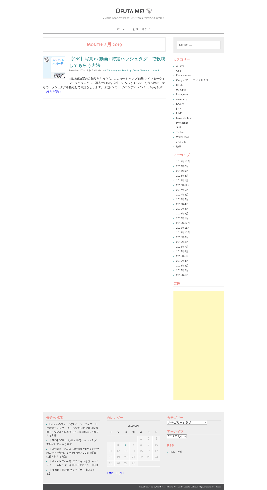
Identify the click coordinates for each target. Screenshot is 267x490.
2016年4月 (182, 204)
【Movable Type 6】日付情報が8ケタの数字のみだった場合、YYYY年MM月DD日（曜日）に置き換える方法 (72, 452)
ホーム (121, 29)
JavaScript (127, 70)
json (178, 108)
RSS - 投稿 (176, 451)
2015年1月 (182, 275)
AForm (180, 65)
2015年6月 (182, 251)
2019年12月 (183, 161)
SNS (178, 127)
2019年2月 (182, 166)
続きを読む (53, 91)
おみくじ (181, 141)
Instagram (116, 70)
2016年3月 (182, 208)
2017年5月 (182, 189)
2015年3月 (182, 265)
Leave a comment (150, 70)
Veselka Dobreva (191, 487)
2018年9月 (182, 170)
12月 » (120, 473)
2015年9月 (182, 237)
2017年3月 (182, 194)
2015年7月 (182, 246)
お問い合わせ (141, 29)
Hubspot (181, 89)
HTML (179, 84)
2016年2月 (182, 213)
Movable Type (184, 117)
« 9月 (110, 473)
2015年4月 (182, 260)
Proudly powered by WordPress (152, 487)
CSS (107, 70)
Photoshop (182, 122)
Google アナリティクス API (192, 80)
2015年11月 (183, 227)
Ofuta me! (130, 11)
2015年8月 (182, 241)
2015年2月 (182, 270)
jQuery (180, 103)
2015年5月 (182, 256)
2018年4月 (182, 175)
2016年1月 (182, 218)
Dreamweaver (184, 75)
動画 (178, 146)
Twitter (136, 70)
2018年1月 (182, 180)
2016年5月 (182, 199)
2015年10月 (183, 232)
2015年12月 (183, 223)
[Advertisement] (198, 345)
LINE (179, 113)
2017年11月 (183, 185)
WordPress (182, 136)
